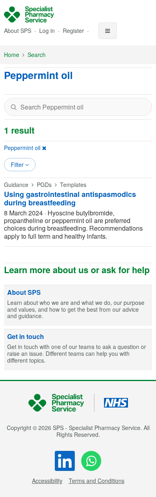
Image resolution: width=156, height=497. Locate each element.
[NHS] (61, 403)
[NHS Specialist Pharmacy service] (29, 14)
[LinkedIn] (65, 461)
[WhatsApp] (91, 461)
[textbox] (78, 107)
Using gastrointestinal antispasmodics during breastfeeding (70, 198)
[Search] (13, 107)
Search (37, 55)
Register (74, 30)
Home (11, 55)
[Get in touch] (78, 349)
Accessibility (47, 481)
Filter (18, 164)
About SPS (17, 30)
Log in (47, 30)
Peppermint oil (22, 148)
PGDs (44, 185)
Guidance (16, 185)
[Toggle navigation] (107, 30)
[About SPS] (78, 305)
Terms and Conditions (96, 481)
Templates (73, 185)
